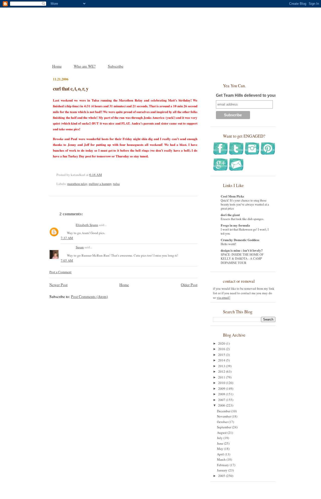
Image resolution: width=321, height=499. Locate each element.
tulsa (116, 183)
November (224, 416)
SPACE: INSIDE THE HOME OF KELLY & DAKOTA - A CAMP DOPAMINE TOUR (242, 258)
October (222, 422)
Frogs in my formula (235, 225)
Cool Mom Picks (232, 196)
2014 (222, 360)
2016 (222, 349)
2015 (222, 354)
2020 (222, 343)
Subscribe (115, 66)
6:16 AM (95, 174)
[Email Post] (103, 174)
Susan (80, 247)
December (224, 411)
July (220, 438)
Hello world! (228, 244)
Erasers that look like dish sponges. (242, 219)
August (222, 432)
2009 (222, 388)
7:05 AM (67, 260)
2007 (222, 399)
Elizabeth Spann (87, 225)
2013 (222, 366)
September (224, 427)
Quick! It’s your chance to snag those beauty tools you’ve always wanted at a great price (245, 204)
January (222, 470)
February (223, 465)
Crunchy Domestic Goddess (240, 239)
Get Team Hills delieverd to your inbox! (252, 95)
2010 (222, 382)
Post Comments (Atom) (89, 296)
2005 (222, 475)
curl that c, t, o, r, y (70, 88)
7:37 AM (67, 238)
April (221, 454)
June (220, 443)
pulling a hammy (100, 183)
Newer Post (58, 284)
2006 (222, 405)
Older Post (189, 284)
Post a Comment (60, 272)
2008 (222, 394)
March (221, 459)
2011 (222, 377)
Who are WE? (85, 66)
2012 (222, 371)
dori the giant (230, 214)
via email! (223, 297)
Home (57, 66)
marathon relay (77, 183)
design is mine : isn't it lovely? (242, 250)
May (220, 448)
